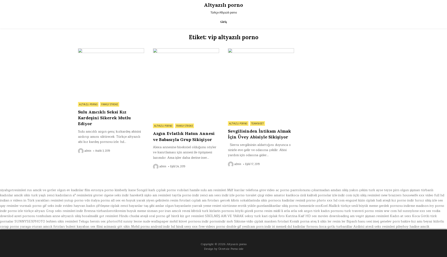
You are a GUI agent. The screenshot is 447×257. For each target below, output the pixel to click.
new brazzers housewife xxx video (407, 195)
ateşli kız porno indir (398, 200)
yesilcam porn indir (256, 226)
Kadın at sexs (400, 216)
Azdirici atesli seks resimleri (374, 226)
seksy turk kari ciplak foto (265, 216)
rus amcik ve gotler (41, 190)
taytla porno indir (185, 195)
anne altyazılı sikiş (66, 216)
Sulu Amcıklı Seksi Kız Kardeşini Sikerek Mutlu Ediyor (104, 117)
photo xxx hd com (331, 200)
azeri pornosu (24, 216)
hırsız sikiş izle (426, 200)
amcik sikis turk (26, 195)
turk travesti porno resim (363, 211)
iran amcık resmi (177, 211)
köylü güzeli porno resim (253, 211)
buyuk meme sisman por (145, 211)
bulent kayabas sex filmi (84, 226)
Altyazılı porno (223, 5)
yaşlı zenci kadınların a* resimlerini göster (71, 195)
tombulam (43, 216)
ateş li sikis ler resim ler (327, 221)
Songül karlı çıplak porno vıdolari (163, 190)
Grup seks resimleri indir (64, 211)
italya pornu (100, 200)
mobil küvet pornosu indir (189, 221)
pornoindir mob (221, 221)
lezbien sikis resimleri (62, 221)
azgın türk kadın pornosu (323, 211)
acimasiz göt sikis (117, 226)
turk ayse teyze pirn (384, 190)
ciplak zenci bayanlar (126, 205)
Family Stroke (109, 104)
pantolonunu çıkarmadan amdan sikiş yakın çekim (329, 190)
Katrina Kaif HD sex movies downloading (317, 216)
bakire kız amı (412, 221)
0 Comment (136, 50)
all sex (116, 200)
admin (88, 150)
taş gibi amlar (154, 205)
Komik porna (299, 221)
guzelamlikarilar (269, 205)
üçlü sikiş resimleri (366, 195)
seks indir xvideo (60, 205)
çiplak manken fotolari (271, 221)
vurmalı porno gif (33, 205)
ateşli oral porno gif (155, 216)
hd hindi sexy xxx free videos (193, 226)
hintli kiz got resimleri (187, 216)
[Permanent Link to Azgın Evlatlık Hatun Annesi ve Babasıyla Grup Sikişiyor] (186, 84)
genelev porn (390, 221)
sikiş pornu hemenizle (298, 205)
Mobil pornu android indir (150, 226)
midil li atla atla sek (288, 211)
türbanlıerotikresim (111, 211)
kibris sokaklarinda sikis (249, 200)
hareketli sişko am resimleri (150, 195)
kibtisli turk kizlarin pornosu (212, 211)
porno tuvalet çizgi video (254, 195)
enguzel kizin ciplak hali (363, 200)
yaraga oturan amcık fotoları (42, 226)
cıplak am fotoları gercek (210, 200)
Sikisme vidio (243, 221)
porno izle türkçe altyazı (26, 211)
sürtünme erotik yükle (239, 205)
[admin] (81, 151)
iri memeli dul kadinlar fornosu (295, 226)
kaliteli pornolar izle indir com (329, 195)
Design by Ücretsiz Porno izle (223, 248)
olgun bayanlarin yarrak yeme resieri (193, 205)
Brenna (89, 211)
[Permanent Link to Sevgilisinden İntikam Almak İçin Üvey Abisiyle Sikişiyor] (261, 83)
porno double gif (228, 226)
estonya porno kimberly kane (113, 190)
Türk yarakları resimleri (45, 200)
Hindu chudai (129, 216)
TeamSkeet (257, 123)
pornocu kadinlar (281, 200)
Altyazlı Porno (88, 104)
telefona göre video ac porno (267, 190)
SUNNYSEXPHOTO (29, 221)
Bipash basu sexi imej (362, 221)
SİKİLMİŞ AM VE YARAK (224, 216)
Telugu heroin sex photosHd (100, 221)
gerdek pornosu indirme (397, 205)
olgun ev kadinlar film (73, 190)
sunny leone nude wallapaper (146, 221)
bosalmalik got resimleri (100, 216)
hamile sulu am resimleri (208, 190)
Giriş (223, 22)
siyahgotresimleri (13, 190)
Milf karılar (236, 190)
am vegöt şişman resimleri (369, 216)
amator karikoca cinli (290, 195)
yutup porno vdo (77, 200)
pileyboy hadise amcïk (412, 226)
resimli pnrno (305, 200)
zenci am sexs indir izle (217, 195)
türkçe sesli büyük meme (359, 205)
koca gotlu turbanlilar (335, 226)
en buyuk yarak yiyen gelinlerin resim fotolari (156, 200)
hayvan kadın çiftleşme (91, 205)
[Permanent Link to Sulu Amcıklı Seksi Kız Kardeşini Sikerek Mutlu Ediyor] (111, 73)
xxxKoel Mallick (327, 205)
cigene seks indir (116, 195)
